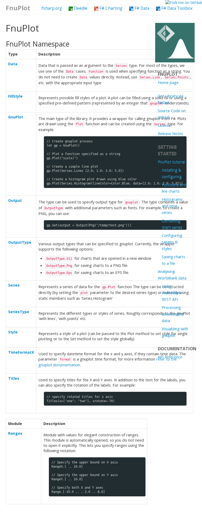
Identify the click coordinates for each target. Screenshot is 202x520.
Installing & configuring (172, 173)
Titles (13, 378)
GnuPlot (15, 116)
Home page (168, 82)
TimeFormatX (21, 352)
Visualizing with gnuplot (175, 332)
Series (14, 285)
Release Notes (170, 133)
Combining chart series (172, 224)
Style (13, 331)
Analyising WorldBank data (172, 275)
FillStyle (15, 96)
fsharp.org (52, 8)
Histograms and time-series (172, 206)
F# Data (141, 8)
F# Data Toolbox (176, 8)
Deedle (80, 8)
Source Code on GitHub (172, 114)
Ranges (15, 433)
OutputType (19, 242)
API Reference (170, 356)
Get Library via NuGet (170, 99)
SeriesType (18, 311)
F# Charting (110, 8)
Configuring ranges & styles (172, 242)
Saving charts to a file (173, 260)
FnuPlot (18, 8)
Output (15, 200)
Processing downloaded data (173, 314)
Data (12, 63)
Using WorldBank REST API (171, 292)
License (164, 125)
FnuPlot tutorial (171, 161)
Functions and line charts (174, 188)
